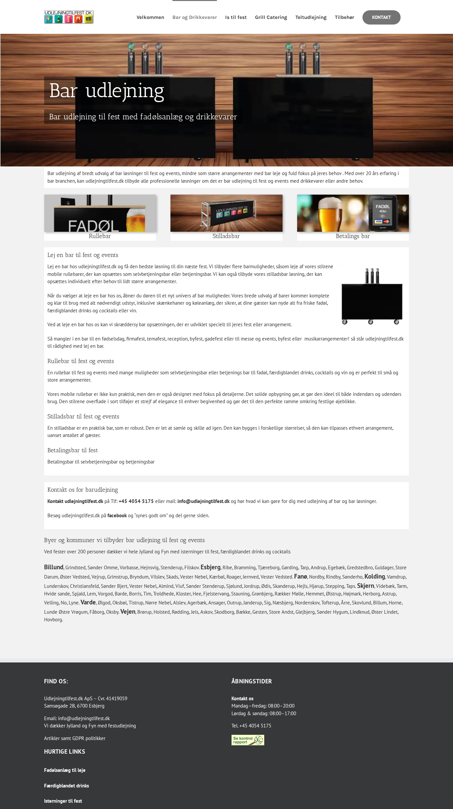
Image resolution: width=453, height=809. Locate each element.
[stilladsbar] (226, 197)
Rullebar (100, 236)
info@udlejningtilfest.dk (203, 501)
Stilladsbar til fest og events (83, 416)
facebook (117, 515)
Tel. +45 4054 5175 (251, 725)
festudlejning (122, 725)
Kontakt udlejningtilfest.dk (75, 501)
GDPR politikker (88, 738)
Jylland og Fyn (81, 725)
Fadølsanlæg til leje (65, 770)
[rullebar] (100, 197)
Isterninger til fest (63, 801)
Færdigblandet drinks (66, 785)
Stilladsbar (226, 236)
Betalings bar (353, 236)
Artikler (52, 738)
